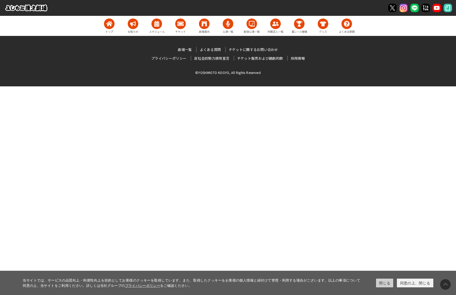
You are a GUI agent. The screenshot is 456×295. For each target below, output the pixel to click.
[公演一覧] (228, 23)
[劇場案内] (204, 23)
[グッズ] (323, 23)
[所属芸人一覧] (275, 23)
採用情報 (298, 58)
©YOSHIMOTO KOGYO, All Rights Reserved (228, 72)
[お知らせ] (133, 23)
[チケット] (180, 23)
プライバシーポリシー (142, 285)
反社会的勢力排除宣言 (212, 58)
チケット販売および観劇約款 (260, 58)
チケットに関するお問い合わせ (253, 49)
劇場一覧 (185, 49)
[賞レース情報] (299, 23)
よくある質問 (210, 49)
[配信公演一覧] (251, 23)
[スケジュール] (156, 23)
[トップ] (109, 23)
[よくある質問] (346, 23)
